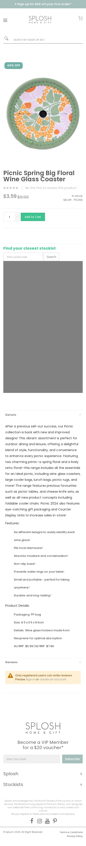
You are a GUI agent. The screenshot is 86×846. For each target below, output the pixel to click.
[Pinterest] (54, 821)
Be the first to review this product (51, 188)
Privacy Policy (75, 836)
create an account (52, 679)
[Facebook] (31, 821)
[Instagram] (39, 821)
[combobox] (43, 40)
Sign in (30, 679)
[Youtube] (46, 821)
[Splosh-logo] (40, 19)
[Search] (6, 39)
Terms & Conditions (71, 832)
